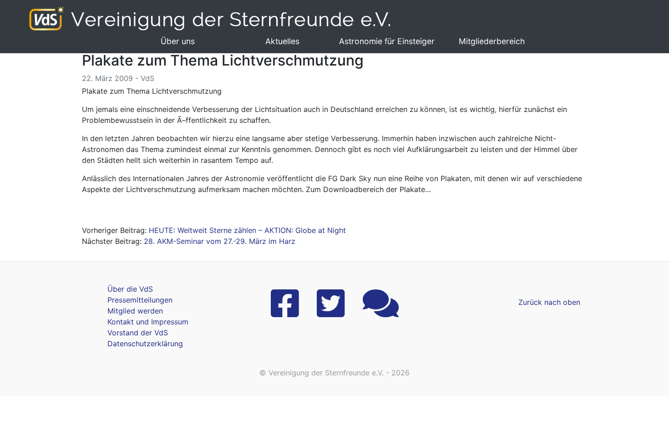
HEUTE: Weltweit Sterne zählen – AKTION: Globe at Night (247, 230)
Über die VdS (130, 288)
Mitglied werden (135, 310)
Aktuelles (282, 41)
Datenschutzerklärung (145, 343)
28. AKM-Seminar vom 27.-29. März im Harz (219, 241)
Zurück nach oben (549, 302)
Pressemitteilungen (139, 299)
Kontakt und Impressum (147, 321)
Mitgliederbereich (492, 41)
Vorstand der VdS (137, 332)
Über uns (178, 41)
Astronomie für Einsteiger (387, 41)
